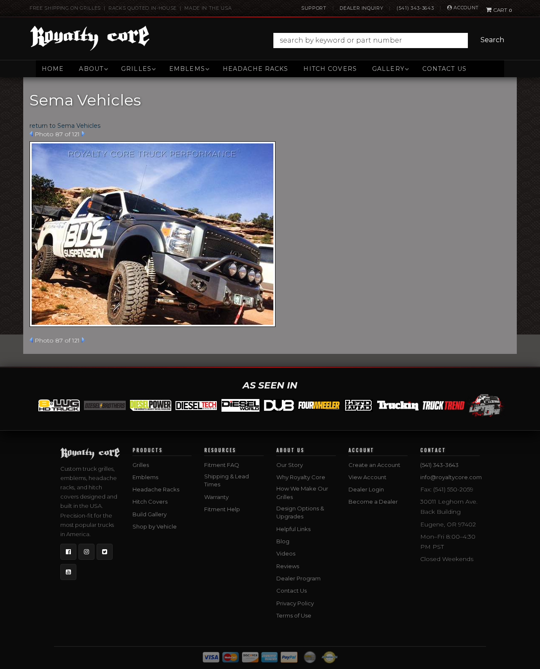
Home (53, 69)
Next (83, 133)
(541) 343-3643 (415, 8)
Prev (31, 133)
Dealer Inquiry (361, 8)
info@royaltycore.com (451, 477)
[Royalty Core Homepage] (90, 38)
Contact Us (444, 69)
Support (314, 8)
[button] (391, 40)
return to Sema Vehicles (65, 125)
